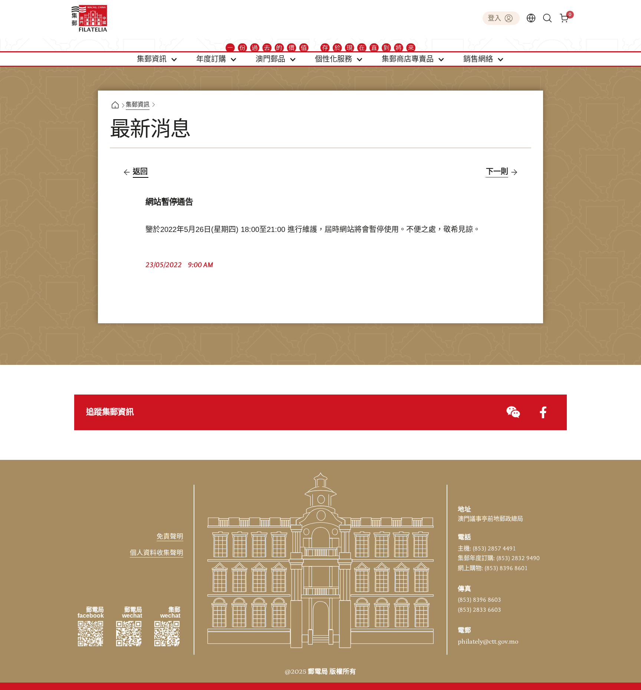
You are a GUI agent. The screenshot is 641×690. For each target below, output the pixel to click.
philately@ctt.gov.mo (488, 641)
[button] (157, 59)
